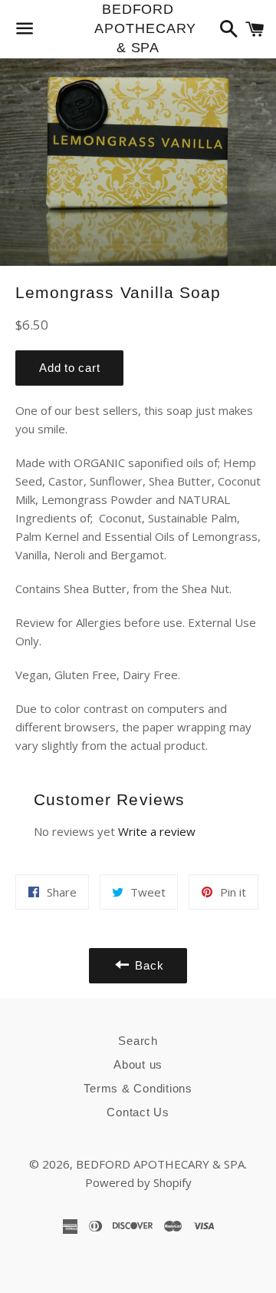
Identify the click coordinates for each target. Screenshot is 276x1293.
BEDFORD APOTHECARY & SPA (137, 28)
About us (138, 1064)
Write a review (157, 831)
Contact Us (138, 1112)
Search (138, 1040)
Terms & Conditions (138, 1088)
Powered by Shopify (138, 1182)
